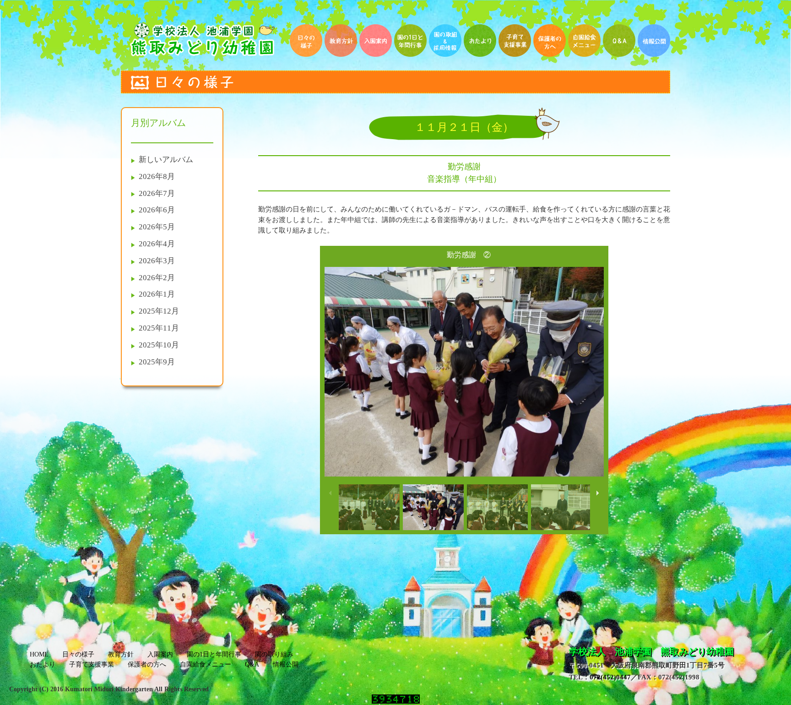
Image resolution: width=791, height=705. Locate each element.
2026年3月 (157, 260)
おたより (42, 664)
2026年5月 (157, 226)
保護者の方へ (147, 664)
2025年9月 (157, 362)
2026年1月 (157, 294)
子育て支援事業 (91, 664)
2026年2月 (157, 277)
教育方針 (121, 654)
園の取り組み (274, 654)
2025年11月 (159, 328)
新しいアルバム (166, 159)
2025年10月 (159, 345)
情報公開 (285, 664)
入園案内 (160, 654)
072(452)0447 (610, 677)
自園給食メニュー (205, 664)
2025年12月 (159, 311)
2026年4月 (157, 243)
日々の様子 (78, 654)
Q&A (252, 664)
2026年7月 (157, 193)
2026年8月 (157, 176)
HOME (39, 654)
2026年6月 (157, 210)
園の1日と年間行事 (214, 654)
